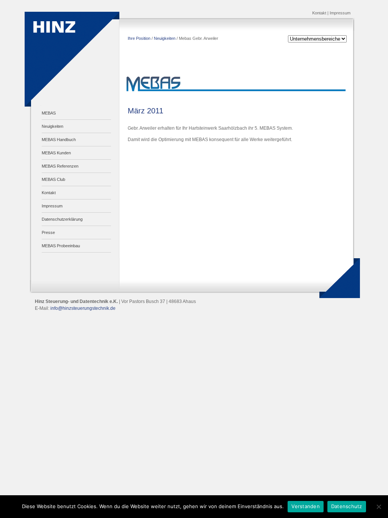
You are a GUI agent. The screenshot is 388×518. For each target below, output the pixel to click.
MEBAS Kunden (56, 153)
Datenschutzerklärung (62, 219)
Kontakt (319, 13)
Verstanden (305, 506)
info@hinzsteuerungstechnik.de (83, 308)
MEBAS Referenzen (60, 166)
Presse (48, 232)
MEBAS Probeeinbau (61, 245)
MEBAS (49, 113)
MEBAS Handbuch (59, 139)
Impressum (340, 13)
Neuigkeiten (52, 126)
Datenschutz (346, 506)
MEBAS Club (53, 179)
